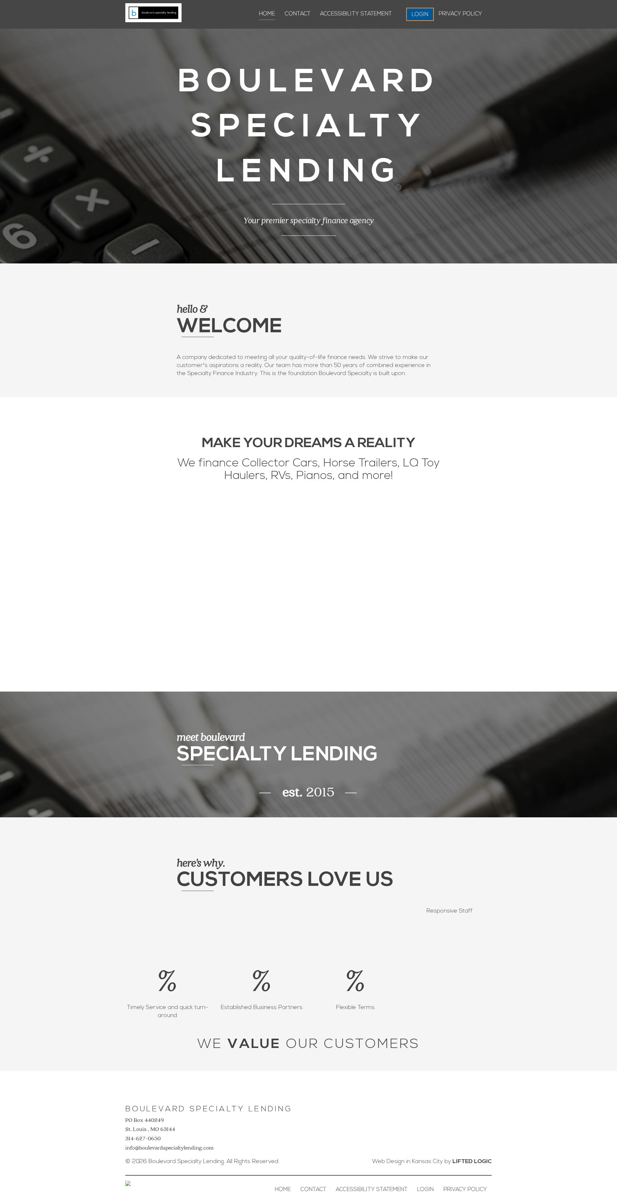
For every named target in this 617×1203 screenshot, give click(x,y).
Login (420, 14)
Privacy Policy (460, 13)
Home (267, 13)
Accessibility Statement (356, 13)
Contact (297, 13)
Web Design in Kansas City (407, 1161)
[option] (308, 572)
